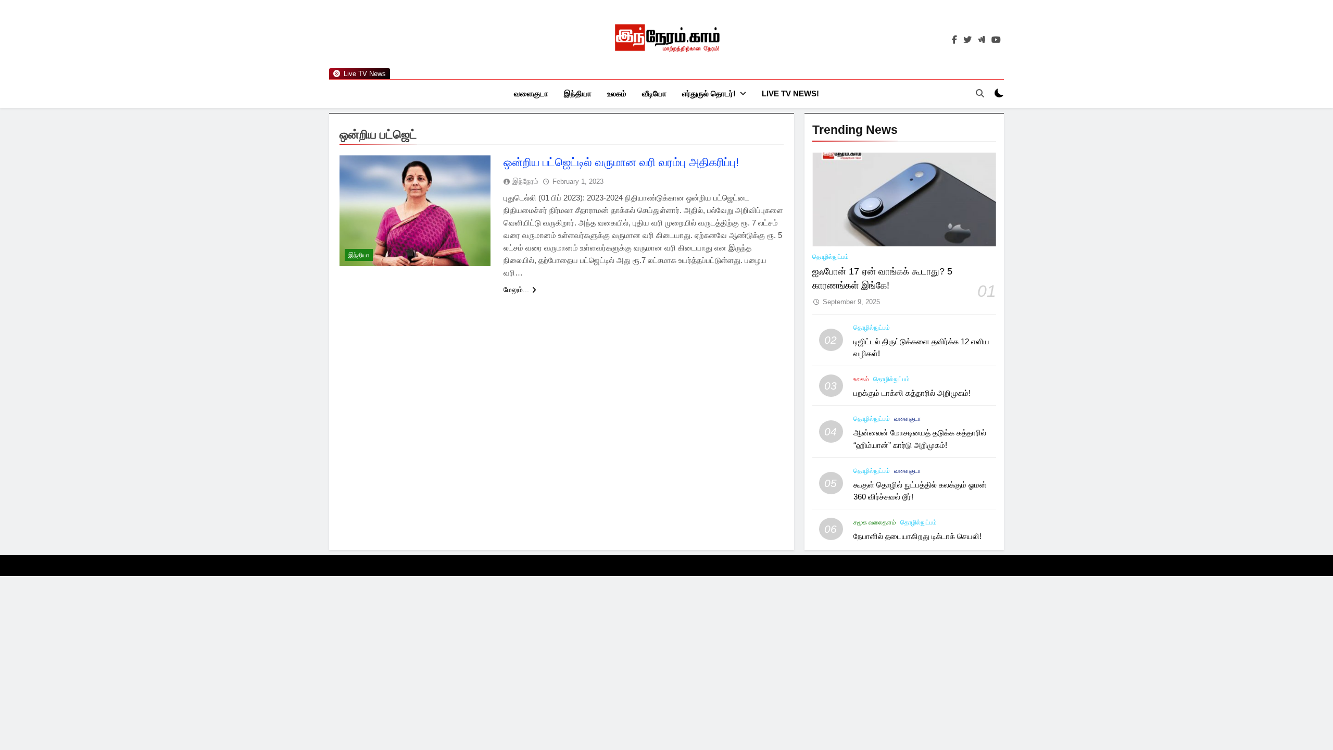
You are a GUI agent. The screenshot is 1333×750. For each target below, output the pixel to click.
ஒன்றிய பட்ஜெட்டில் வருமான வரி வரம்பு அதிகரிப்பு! (621, 162)
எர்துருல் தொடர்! (709, 93)
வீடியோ (654, 93)
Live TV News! (790, 93)
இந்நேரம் (525, 181)
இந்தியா (578, 93)
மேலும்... (516, 289)
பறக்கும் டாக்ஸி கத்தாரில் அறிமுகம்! (912, 393)
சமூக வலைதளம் (874, 522)
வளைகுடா (531, 93)
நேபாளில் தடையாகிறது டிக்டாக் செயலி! (917, 536)
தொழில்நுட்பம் (830, 256)
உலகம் (616, 93)
